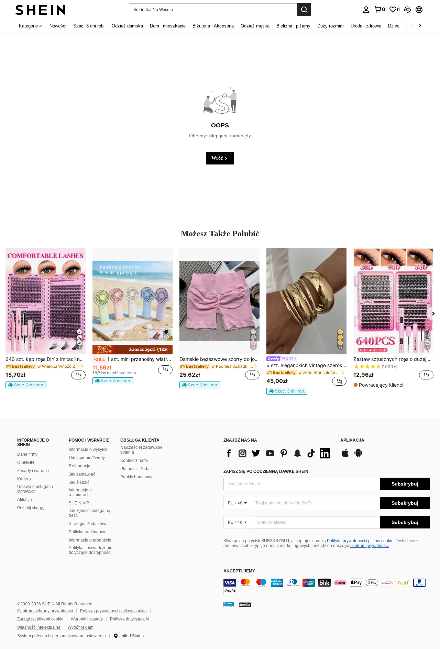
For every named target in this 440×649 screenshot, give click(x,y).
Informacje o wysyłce (88, 449)
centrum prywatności (369, 545)
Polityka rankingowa (88, 532)
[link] (379, 9)
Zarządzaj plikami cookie (40, 619)
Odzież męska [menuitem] (255, 26)
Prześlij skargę (31, 507)
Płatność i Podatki (137, 468)
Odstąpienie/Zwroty (87, 457)
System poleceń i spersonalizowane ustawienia (61, 636)
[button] (407, 9)
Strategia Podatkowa (88, 523)
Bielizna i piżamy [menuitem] (293, 26)
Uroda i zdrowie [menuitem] (366, 26)
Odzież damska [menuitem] (127, 26)
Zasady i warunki (33, 470)
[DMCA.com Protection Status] (245, 604)
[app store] (345, 456)
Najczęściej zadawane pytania (141, 450)
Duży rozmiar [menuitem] (330, 26)
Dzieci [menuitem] (394, 26)
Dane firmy (27, 454)
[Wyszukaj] (304, 9)
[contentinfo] (326, 587)
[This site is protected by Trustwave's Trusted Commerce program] (228, 604)
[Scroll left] (411, 26)
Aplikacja (352, 440)
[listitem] (46, 318)
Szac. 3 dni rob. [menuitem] (89, 26)
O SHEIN (25, 462)
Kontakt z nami (134, 460)
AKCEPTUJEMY (239, 571)
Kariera (24, 479)
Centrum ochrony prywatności (45, 610)
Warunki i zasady (87, 619)
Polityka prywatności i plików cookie (360, 540)
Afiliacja (24, 499)
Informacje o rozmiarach (80, 492)
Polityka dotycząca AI (129, 619)
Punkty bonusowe (137, 477)
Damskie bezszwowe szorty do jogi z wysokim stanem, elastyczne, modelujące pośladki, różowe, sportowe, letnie (219, 359)
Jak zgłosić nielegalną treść (89, 513)
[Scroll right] (420, 26)
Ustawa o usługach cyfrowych (35, 489)
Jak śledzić (79, 482)
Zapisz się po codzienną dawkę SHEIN (265, 471)
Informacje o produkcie (90, 540)
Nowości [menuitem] (58, 26)
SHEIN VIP (79, 503)
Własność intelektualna (38, 627)
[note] (26, 385)
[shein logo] (40, 9)
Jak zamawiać (82, 474)
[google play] (358, 456)
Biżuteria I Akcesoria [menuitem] (213, 26)
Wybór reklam (81, 627)
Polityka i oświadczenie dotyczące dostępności (90, 550)
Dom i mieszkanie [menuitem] (168, 26)
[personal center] (366, 9)
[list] (278, 453)
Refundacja (79, 466)
